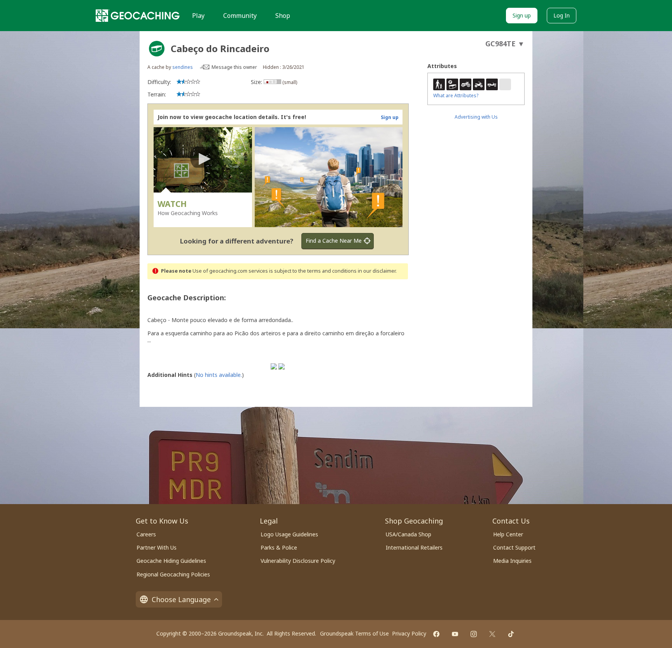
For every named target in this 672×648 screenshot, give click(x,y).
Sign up (522, 15)
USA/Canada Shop (408, 534)
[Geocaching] (138, 15)
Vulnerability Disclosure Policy (298, 560)
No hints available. (219, 374)
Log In (561, 15)
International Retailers (414, 547)
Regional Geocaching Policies (173, 574)
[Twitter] (492, 634)
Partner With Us (156, 547)
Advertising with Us (476, 117)
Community (240, 15)
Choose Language (181, 599)
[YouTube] (455, 634)
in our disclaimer (377, 271)
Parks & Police (279, 547)
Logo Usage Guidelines (289, 534)
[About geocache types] (156, 48)
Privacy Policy (409, 633)
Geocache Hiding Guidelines (171, 560)
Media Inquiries (512, 560)
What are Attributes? (455, 95)
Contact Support (514, 547)
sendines (182, 67)
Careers (146, 534)
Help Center (508, 534)
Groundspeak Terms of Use (354, 633)
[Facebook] (436, 634)
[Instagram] (473, 634)
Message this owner (234, 67)
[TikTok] (511, 634)
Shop (282, 15)
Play (198, 15)
